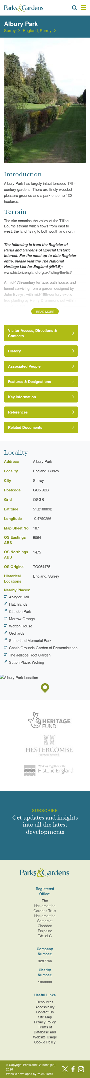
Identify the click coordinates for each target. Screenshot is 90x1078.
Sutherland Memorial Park (30, 640)
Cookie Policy (45, 1041)
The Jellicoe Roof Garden (29, 654)
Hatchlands (18, 604)
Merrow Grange (22, 618)
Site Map (45, 1016)
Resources (45, 1001)
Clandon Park (20, 611)
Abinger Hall (19, 596)
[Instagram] (81, 1069)
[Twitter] (65, 1069)
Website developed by (29, 1073)
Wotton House (20, 625)
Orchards (16, 633)
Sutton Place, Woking (26, 662)
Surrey (10, 30)
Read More (45, 311)
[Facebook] (73, 1069)
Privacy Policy (45, 1021)
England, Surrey (37, 30)
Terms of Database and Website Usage (45, 1031)
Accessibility (45, 1006)
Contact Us (45, 1011)
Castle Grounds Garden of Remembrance (43, 647)
